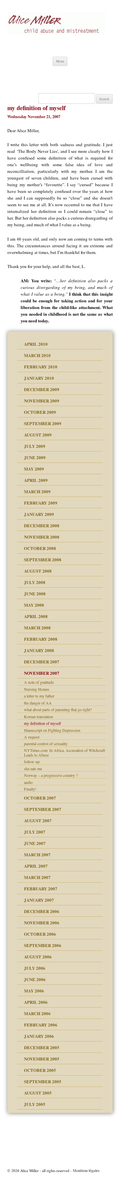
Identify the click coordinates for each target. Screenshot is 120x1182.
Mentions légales (86, 1170)
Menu (60, 61)
